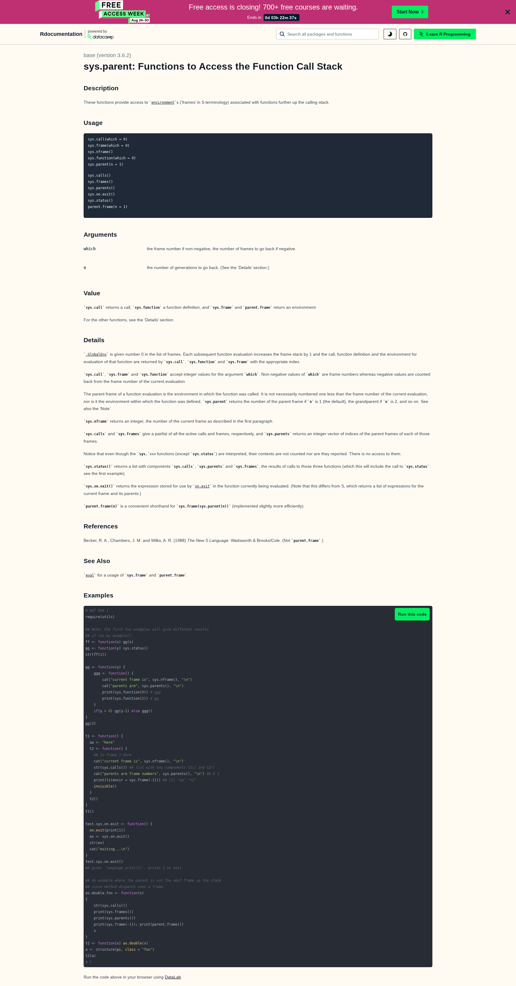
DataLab (173, 977)
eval (90, 575)
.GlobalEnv (96, 354)
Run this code (412, 614)
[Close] (508, 12)
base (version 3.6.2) (107, 55)
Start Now (408, 11)
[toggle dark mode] (390, 34)
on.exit (202, 486)
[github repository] (405, 34)
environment (162, 102)
